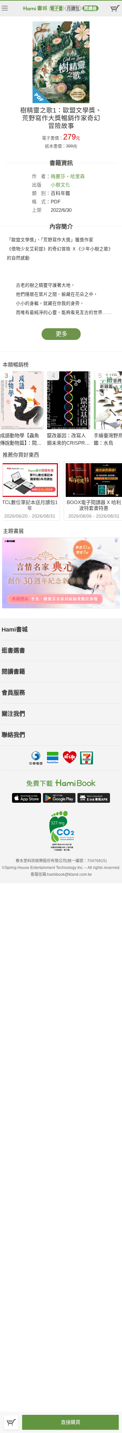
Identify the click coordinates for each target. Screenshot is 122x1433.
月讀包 (73, 8)
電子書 (56, 8)
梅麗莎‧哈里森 (68, 176)
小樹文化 (60, 184)
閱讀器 (90, 8)
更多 (61, 334)
